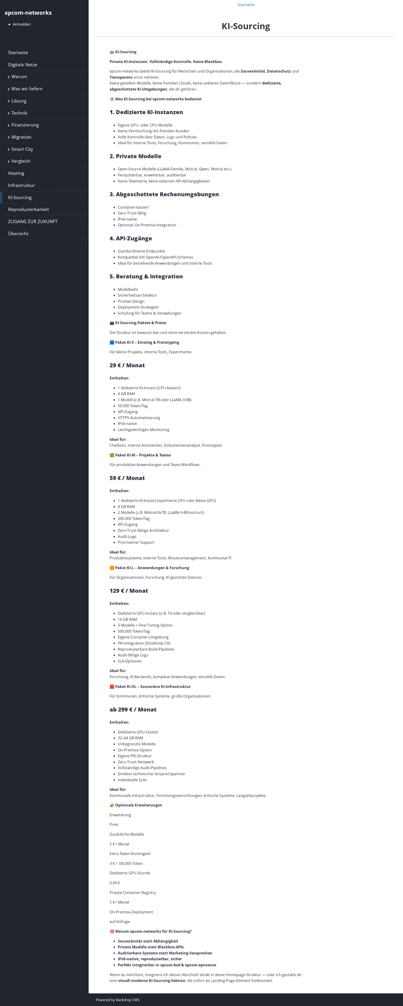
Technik (19, 113)
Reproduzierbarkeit (28, 209)
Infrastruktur (21, 185)
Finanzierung (25, 125)
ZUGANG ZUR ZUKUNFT (33, 221)
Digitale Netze (22, 64)
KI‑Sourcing (19, 197)
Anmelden (22, 24)
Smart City (22, 149)
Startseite (18, 52)
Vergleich (21, 161)
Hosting (16, 173)
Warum (19, 76)
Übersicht (18, 233)
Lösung (18, 101)
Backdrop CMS (127, 999)
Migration (21, 137)
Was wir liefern (27, 88)
